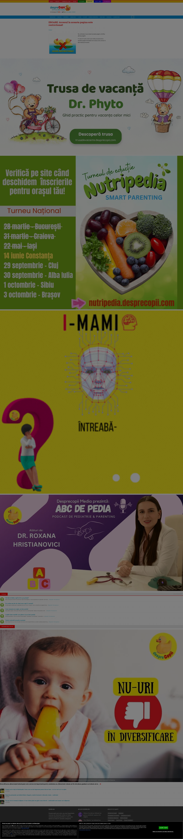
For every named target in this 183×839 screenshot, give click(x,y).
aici (11, 833)
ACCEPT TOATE (163, 827)
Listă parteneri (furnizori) (84, 829)
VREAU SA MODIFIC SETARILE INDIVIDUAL (163, 831)
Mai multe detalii (25, 828)
